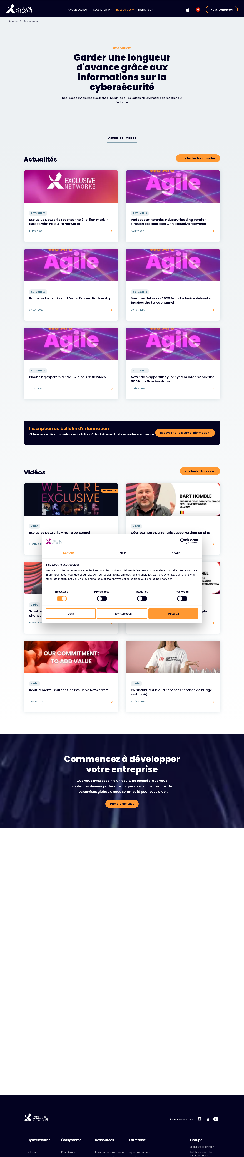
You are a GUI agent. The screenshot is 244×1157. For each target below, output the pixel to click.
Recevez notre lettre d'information (184, 433)
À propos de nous (140, 1152)
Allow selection (122, 613)
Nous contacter (222, 9)
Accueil (15, 21)
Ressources (31, 21)
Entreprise (137, 1140)
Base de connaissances (110, 1152)
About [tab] (176, 552)
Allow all (173, 613)
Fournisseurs (69, 1152)
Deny (71, 613)
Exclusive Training (201, 1147)
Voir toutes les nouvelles (198, 158)
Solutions (33, 1152)
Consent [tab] (68, 552)
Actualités (115, 138)
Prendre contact (122, 804)
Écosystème (71, 1140)
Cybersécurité (39, 1140)
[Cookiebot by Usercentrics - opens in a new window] (182, 541)
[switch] (102, 598)
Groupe (196, 1140)
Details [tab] (122, 552)
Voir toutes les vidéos (200, 471)
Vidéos (131, 138)
